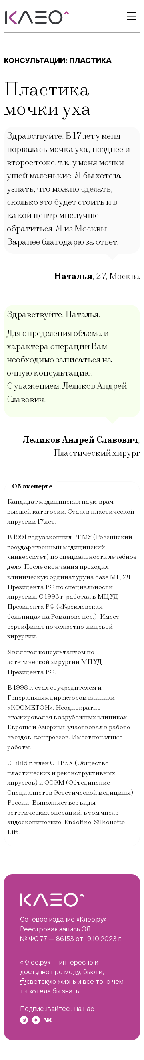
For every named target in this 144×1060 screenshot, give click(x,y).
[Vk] (48, 1020)
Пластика (90, 60)
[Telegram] (24, 1020)
